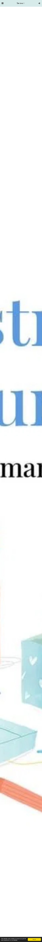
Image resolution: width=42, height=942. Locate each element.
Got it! (34, 939)
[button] (2, 3)
